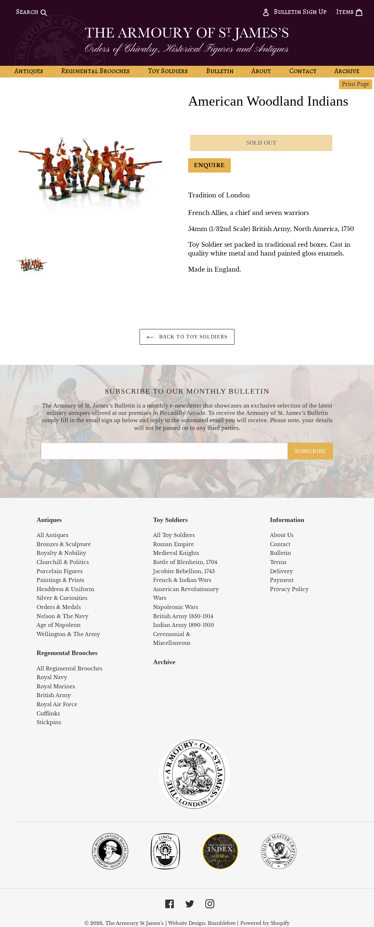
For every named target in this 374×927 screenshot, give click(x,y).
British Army (54, 695)
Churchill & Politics (63, 562)
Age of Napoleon (59, 625)
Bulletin (280, 553)
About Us (281, 535)
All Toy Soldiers (174, 535)
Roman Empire (173, 544)
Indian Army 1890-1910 (183, 625)
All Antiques (52, 535)
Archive (164, 662)
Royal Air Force (57, 704)
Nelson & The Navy (62, 616)
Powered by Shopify (265, 923)
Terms (278, 562)
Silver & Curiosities (62, 598)
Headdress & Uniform (65, 589)
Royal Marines (56, 686)
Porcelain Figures (60, 571)
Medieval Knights (176, 553)
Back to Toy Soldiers (192, 337)
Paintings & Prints (60, 580)
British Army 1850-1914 (183, 616)
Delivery (281, 571)
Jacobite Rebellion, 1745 (184, 571)
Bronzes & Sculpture (64, 544)
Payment (282, 580)
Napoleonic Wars (175, 607)
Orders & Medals (59, 607)
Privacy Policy (289, 589)
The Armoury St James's (134, 923)
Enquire (209, 165)
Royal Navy (52, 677)
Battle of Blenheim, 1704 (185, 562)
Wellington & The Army (68, 634)
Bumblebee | (223, 923)
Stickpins (49, 722)
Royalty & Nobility (61, 553)
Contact (280, 544)
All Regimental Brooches (69, 668)
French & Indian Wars (182, 580)
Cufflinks (48, 713)
